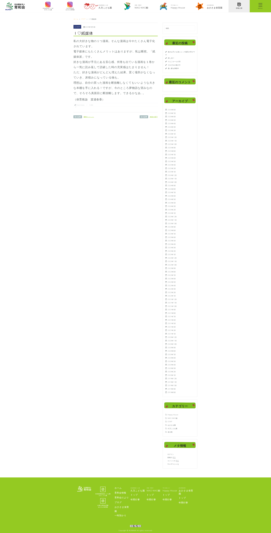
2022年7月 (172, 275)
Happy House (173, 415)
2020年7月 (172, 354)
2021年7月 (172, 316)
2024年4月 (172, 203)
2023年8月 (172, 230)
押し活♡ (171, 58)
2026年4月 (172, 123)
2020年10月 (172, 344)
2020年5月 (172, 361)
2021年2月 (172, 330)
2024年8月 (172, 189)
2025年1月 (172, 172)
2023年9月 (172, 227)
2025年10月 (172, 144)
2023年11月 (172, 220)
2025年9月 (172, 148)
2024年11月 (172, 179)
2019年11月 (172, 382)
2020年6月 (172, 358)
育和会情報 (120, 492)
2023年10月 (172, 223)
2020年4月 (172, 365)
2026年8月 (172, 110)
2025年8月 (172, 151)
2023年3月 (172, 248)
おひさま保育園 (186, 491)
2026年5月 (172, 120)
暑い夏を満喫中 (173, 68)
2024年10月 (172, 182)
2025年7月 (172, 155)
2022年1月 (172, 296)
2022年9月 (172, 268)
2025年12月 (172, 137)
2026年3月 (172, 127)
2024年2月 (172, 210)
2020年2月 (172, 372)
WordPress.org (173, 464)
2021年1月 (172, 334)
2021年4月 (172, 327)
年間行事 (135, 499)
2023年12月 (172, 217)
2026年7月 (172, 113)
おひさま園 (172, 425)
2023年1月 (172, 254)
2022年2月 (172, 292)
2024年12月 (172, 175)
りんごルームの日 (174, 61)
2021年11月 (172, 303)
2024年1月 (172, 213)
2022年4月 (172, 286)
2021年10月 (172, 306)
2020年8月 (172, 351)
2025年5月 (172, 161)
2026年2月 (172, 130)
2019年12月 (172, 379)
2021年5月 (172, 323)
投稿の (171, 457)
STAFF (77, 26)
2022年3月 (172, 289)
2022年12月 (172, 258)
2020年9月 (172, 348)
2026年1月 (172, 134)
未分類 (170, 432)
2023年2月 (172, 251)
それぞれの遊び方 (174, 65)
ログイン (170, 454)
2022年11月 (172, 261)
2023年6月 (172, 237)
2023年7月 (172, 234)
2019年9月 (172, 389)
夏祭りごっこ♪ (89, 117)
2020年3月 (172, 368)
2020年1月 (172, 375)
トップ (134, 494)
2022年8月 (172, 272)
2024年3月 (172, 206)
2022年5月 (172, 282)
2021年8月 (172, 313)
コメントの (173, 461)
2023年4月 (172, 244)
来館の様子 (154, 117)
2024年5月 (172, 199)
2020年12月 (172, 337)
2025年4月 (172, 165)
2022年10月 (172, 265)
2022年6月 (172, 279)
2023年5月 (172, 241)
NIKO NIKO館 (173, 418)
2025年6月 (172, 158)
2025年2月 (172, 168)
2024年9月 (172, 186)
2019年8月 (172, 392)
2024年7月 (172, 192)
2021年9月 (172, 310)
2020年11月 (172, 341)
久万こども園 (172, 428)
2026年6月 (172, 117)
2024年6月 (172, 196)
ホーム (118, 487)
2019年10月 (172, 385)
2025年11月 (172, 141)
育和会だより (122, 497)
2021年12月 (172, 299)
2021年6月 (172, 320)
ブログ (118, 502)
